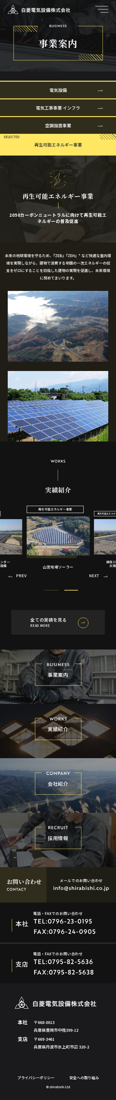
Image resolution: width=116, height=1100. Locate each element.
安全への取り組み (84, 1077)
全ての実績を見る (48, 622)
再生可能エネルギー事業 (58, 145)
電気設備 (58, 90)
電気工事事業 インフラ (58, 108)
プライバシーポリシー (35, 1077)
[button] (98, 577)
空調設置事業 (58, 125)
